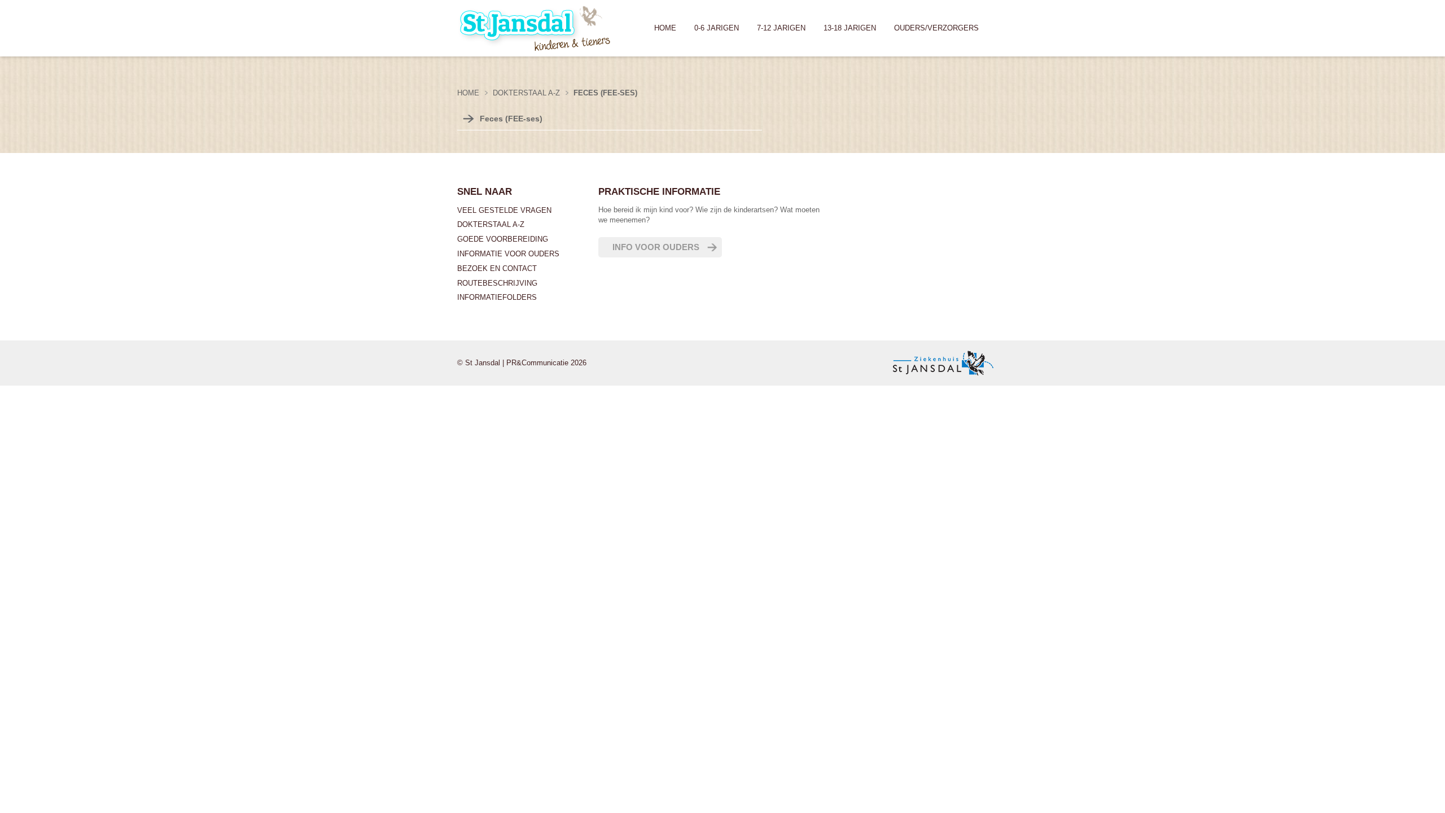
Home (665, 28)
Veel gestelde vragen (504, 210)
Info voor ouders (655, 247)
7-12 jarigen (781, 28)
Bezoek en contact (497, 268)
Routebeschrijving (497, 283)
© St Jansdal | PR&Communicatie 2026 (521, 363)
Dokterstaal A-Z (490, 224)
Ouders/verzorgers (936, 28)
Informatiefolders (497, 297)
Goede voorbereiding (502, 239)
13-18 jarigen (850, 28)
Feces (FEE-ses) (511, 118)
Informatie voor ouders (508, 254)
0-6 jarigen (716, 28)
